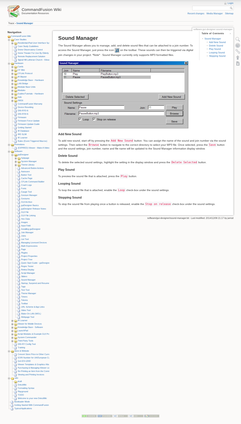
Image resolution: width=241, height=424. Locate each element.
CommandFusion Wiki (21, 36)
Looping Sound (217, 52)
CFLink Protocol (25, 73)
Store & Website (21, 351)
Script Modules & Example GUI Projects (36, 334)
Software (18, 151)
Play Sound (215, 49)
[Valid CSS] (136, 416)
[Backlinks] (238, 51)
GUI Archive (26, 202)
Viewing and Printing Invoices (31, 374)
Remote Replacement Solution (31, 56)
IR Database (23, 131)
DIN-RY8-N (23, 114)
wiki (16, 378)
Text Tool (25, 290)
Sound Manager (24, 23)
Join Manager (27, 232)
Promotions (19, 144)
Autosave (25, 171)
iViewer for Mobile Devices (30, 324)
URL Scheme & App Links (33, 307)
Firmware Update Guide (29, 124)
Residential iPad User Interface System (35, 43)
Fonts (23, 188)
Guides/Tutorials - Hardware (31, 94)
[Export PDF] (238, 63)
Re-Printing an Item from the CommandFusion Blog (41, 371)
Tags (23, 286)
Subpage (25, 158)
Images (24, 222)
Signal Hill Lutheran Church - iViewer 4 (35, 60)
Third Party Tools (25, 341)
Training (21, 347)
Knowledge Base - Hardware (31, 80)
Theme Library (27, 165)
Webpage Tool (27, 317)
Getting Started (24, 127)
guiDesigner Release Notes (33, 209)
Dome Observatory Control (30, 50)
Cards (20, 66)
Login (230, 3)
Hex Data (25, 219)
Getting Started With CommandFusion (31, 405)
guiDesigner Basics (30, 205)
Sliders (24, 276)
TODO (21, 395)
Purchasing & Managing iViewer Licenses (36, 368)
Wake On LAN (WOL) (31, 314)
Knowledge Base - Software (30, 327)
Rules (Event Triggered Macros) (32, 141)
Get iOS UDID (24, 361)
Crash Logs (26, 185)
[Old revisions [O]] (238, 45)
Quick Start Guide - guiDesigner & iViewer (40, 263)
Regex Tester (27, 266)
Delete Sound (216, 45)
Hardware (18, 63)
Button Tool (26, 175)
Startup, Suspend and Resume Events (38, 283)
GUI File (25, 212)
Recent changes (196, 13)
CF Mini (21, 70)
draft (20, 381)
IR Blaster (22, 77)
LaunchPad (23, 330)
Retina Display (27, 270)
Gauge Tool (26, 192)
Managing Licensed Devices (34, 242)
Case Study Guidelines (28, 46)
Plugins (24, 253)
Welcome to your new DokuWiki (32, 398)
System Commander (27, 337)
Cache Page (26, 178)
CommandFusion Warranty (30, 104)
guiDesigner (23, 154)
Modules (21, 90)
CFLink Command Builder (32, 182)
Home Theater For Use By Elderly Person (37, 53)
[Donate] (89, 416)
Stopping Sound (217, 56)
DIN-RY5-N (23, 110)
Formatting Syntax (26, 388)
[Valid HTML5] (120, 416)
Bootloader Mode (22, 401)
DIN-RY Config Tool (27, 344)
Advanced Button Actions (32, 168)
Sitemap (229, 13)
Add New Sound (217, 42)
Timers (24, 297)
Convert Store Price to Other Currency (35, 354)
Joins (23, 236)
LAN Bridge (23, 83)
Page (23, 249)
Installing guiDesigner (30, 229)
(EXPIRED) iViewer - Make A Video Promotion (38, 148)
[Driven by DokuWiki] (151, 416)
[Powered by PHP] (104, 416)
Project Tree (26, 259)
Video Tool (26, 310)
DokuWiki (22, 385)
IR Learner (22, 138)
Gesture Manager (29, 195)
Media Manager (215, 13)
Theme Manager (28, 293)
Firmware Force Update (29, 121)
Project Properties (29, 256)
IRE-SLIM (22, 134)
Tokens (24, 300)
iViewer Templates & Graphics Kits (33, 364)
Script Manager (28, 273)
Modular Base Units (27, 87)
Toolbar (24, 303)
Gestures (25, 198)
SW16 (20, 100)
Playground (23, 391)
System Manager (29, 161)
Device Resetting (25, 107)
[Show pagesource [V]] (238, 39)
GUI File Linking (28, 215)
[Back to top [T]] (238, 57)
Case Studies (20, 39)
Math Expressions (29, 246)
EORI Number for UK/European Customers (37, 357)
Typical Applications (23, 408)
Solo (20, 97)
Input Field (26, 226)
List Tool (25, 239)
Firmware (22, 117)
